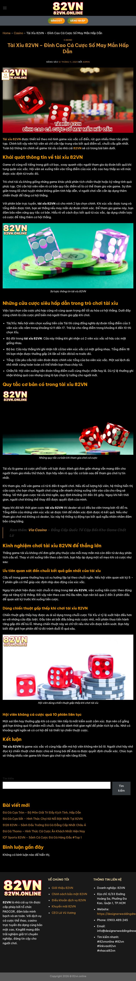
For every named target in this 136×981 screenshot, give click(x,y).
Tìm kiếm (8, 778)
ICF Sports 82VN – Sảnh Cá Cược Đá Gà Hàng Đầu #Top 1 (42, 837)
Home (7, 33)
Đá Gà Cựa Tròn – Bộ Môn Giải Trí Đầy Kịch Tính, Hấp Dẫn (42, 812)
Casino (18, 33)
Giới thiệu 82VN (62, 888)
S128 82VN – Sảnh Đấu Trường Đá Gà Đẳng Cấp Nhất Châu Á (44, 825)
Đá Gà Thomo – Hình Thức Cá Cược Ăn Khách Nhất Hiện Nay (44, 831)
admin (86, 62)
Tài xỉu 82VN (12, 139)
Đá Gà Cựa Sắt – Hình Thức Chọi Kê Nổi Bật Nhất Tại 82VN (43, 818)
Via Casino (37, 530)
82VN (77, 148)
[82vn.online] (68, 8)
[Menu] (5, 8)
